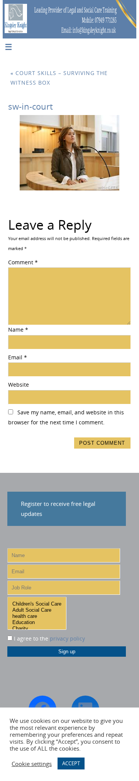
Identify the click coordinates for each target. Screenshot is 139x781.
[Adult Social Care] (37, 610)
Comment (23, 262)
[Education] (37, 622)
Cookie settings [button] (32, 763)
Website (18, 384)
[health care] (37, 616)
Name (18, 329)
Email (17, 357)
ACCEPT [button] (71, 763)
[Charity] (37, 629)
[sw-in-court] (69, 152)
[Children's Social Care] (37, 604)
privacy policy (67, 638)
